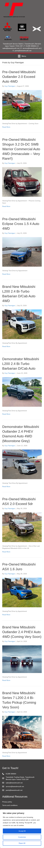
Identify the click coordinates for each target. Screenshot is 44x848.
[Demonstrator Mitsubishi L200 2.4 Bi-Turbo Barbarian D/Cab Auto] (22, 392)
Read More (6, 127)
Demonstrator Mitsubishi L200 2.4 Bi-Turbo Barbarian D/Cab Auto (20, 363)
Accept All (22, 831)
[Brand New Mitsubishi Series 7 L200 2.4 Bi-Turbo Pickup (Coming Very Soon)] (22, 732)
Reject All (22, 843)
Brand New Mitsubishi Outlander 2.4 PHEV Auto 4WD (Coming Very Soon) (21, 632)
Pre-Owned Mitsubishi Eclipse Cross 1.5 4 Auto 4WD (20, 223)
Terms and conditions (9, 805)
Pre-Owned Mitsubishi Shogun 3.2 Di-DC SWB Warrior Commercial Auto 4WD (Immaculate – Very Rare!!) (21, 149)
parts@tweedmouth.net (23, 50)
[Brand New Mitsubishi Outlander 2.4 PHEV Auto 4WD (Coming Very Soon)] (22, 659)
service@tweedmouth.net (32, 48)
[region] (22, 828)
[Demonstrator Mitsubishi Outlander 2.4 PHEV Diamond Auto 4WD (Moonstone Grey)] (22, 464)
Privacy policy (7, 802)
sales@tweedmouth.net (10, 48)
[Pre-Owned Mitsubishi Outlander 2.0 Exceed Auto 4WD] (22, 105)
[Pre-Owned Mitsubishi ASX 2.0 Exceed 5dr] (22, 527)
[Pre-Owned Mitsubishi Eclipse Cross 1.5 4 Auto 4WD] (22, 252)
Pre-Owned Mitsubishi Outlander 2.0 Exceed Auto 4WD (19, 76)
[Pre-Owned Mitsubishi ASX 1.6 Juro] (22, 592)
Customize (22, 837)
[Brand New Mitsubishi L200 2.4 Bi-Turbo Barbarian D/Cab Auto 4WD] (22, 324)
